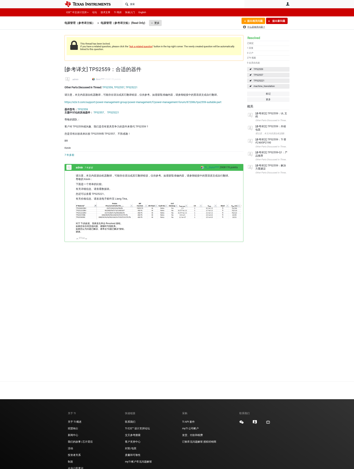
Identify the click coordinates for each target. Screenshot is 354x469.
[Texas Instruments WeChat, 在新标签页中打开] (241, 423)
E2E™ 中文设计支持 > (77, 12)
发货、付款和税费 (192, 435)
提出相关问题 (255, 20)
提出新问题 (278, 20)
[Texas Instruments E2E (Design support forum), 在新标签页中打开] (255, 423)
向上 (77, 239)
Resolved (253, 38)
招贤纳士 (73, 428)
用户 (287, 4)
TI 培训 (118, 12)
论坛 (94, 12)
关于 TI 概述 (74, 421)
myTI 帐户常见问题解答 (138, 461)
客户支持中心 (132, 441)
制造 (70, 461)
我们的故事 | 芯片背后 (80, 441)
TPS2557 (258, 74)
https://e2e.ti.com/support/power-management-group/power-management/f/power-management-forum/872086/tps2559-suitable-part (143, 102)
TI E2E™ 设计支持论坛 (137, 428)
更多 (156, 22)
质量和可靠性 (133, 454)
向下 (86, 239)
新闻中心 (73, 435)
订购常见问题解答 (192, 441)
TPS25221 (259, 80)
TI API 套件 (188, 421)
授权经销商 (209, 441)
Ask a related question (140, 46)
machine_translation (264, 86)
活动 (70, 448)
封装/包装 (130, 448)
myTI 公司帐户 (190, 428)
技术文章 (105, 12)
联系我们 (130, 421)
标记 (268, 93)
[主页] (90, 4)
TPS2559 (258, 69)
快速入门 (130, 12)
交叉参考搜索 (132, 435)
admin (75, 79)
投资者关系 (74, 454)
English (142, 12)
